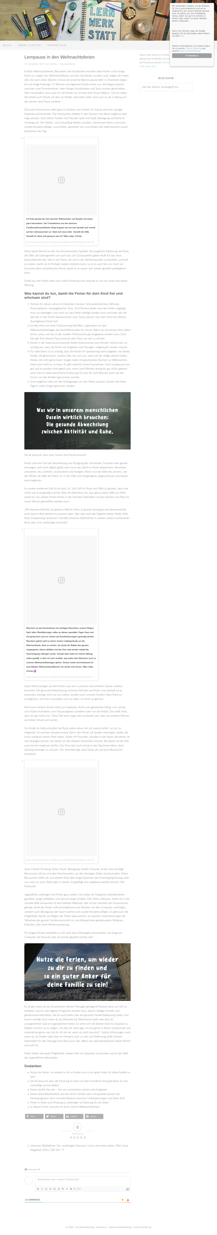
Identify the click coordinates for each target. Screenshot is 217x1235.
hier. (182, 35)
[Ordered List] (54, 1189)
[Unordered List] (59, 1189)
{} (75, 1189)
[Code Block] (67, 1189)
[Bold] (38, 1189)
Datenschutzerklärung (120, 1227)
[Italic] (42, 1189)
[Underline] (46, 1189)
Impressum (101, 1227)
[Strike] (50, 1189)
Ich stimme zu (191, 55)
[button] (34, 1116)
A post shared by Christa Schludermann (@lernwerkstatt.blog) (54, 860)
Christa (53, 64)
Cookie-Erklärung (142, 1227)
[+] (79, 1189)
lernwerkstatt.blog (84, 1227)
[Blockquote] (63, 1189)
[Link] (71, 1189)
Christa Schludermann (52, 242)
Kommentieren (67, 64)
